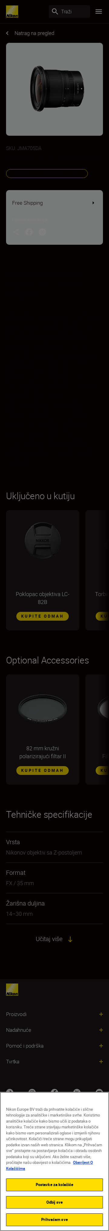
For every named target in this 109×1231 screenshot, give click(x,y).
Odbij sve (54, 1202)
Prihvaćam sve (54, 1219)
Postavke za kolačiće (55, 1184)
